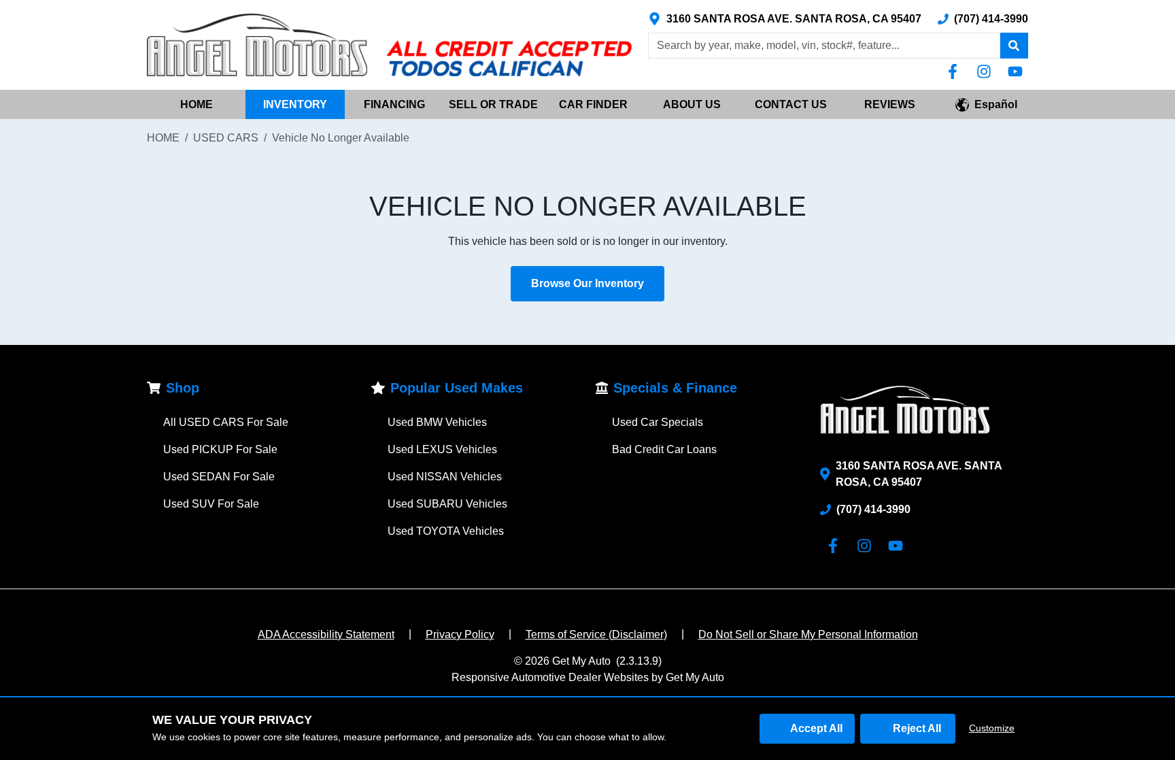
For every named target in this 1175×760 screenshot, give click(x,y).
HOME (196, 104)
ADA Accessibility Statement (326, 634)
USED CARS (225, 138)
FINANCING (394, 104)
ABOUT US (692, 104)
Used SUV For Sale (211, 504)
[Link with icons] (955, 71)
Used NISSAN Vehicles (445, 476)
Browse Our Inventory (587, 283)
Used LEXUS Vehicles (442, 449)
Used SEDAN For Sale (219, 476)
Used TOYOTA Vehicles (446, 531)
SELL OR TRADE (493, 104)
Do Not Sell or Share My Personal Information (808, 634)
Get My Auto (581, 661)
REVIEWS (889, 104)
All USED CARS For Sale (225, 422)
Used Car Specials (657, 422)
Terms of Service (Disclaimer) (596, 634)
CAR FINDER (593, 104)
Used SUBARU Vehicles (447, 504)
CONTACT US (791, 104)
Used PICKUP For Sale (220, 449)
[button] (1014, 46)
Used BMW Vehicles (437, 422)
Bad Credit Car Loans (664, 449)
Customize (992, 728)
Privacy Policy (460, 634)
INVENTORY (295, 104)
